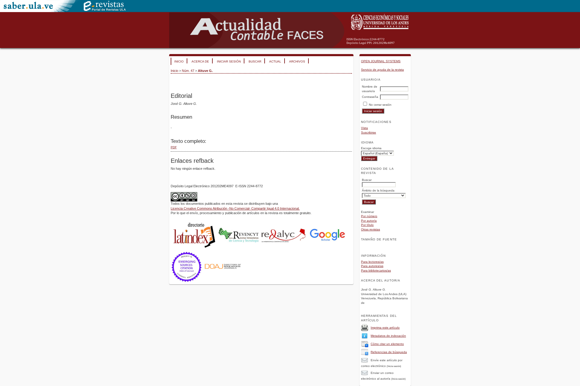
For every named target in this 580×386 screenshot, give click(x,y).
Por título (367, 225)
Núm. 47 (188, 70)
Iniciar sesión (229, 61)
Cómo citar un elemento (387, 344)
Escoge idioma (371, 148)
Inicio (179, 61)
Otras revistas (370, 229)
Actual (275, 61)
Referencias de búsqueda (389, 352)
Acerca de (200, 61)
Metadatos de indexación (388, 335)
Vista (364, 128)
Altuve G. (205, 70)
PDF (174, 147)
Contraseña (370, 96)
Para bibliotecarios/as (376, 270)
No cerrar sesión (380, 104)
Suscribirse (368, 132)
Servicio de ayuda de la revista (382, 69)
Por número (369, 216)
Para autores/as (372, 266)
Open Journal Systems (381, 61)
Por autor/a (369, 220)
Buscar (255, 61)
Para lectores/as (372, 261)
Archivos (297, 61)
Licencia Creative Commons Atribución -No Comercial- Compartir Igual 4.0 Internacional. (235, 208)
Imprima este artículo (385, 327)
